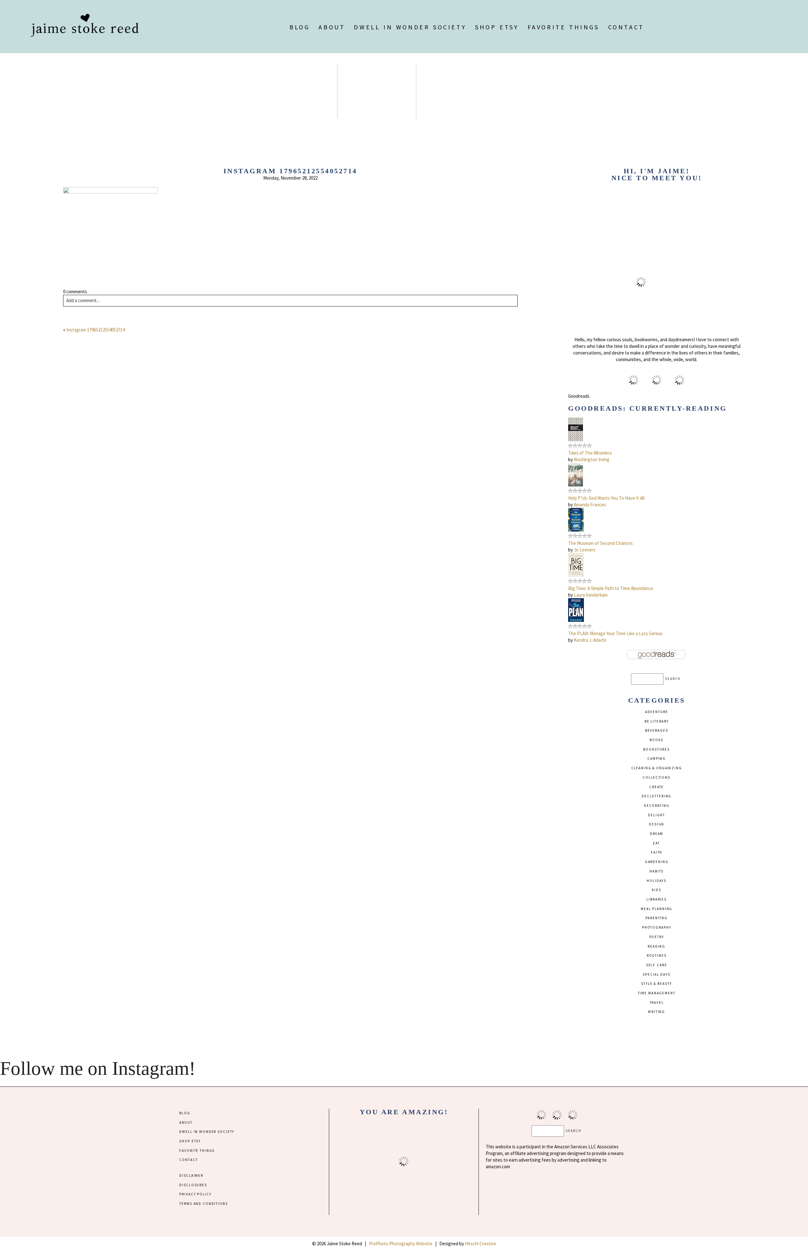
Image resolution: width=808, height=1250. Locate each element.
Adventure (656, 712)
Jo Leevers (585, 550)
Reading (656, 946)
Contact (626, 27)
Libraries (656, 899)
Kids (656, 890)
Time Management (656, 993)
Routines (657, 955)
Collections (656, 777)
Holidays (656, 880)
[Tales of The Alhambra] (575, 440)
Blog (299, 27)
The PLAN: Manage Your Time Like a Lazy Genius (615, 633)
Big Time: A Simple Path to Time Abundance (610, 588)
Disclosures (193, 1185)
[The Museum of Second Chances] (576, 530)
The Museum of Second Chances (600, 543)
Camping (656, 758)
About (331, 27)
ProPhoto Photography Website (400, 1244)
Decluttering (656, 796)
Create (656, 787)
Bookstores (656, 749)
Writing (656, 1011)
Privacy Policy (195, 1194)
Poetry (656, 937)
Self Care (656, 965)
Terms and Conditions (203, 1203)
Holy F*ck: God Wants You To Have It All (606, 498)
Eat (656, 843)
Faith (656, 852)
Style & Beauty (656, 983)
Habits (656, 871)
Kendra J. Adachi (590, 640)
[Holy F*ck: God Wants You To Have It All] (575, 485)
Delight (656, 815)
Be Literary (657, 721)
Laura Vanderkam (591, 595)
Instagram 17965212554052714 (95, 330)
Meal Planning (656, 909)
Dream (656, 833)
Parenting (656, 918)
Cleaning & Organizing (656, 768)
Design (656, 824)
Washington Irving (591, 459)
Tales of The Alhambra (590, 453)
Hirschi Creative (480, 1244)
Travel (657, 1002)
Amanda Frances (590, 505)
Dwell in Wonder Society (410, 27)
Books (656, 740)
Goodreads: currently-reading (647, 408)
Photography (656, 927)
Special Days (656, 974)
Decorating (656, 805)
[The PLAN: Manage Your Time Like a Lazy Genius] (576, 620)
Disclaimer (191, 1175)
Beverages (656, 730)
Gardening (656, 862)
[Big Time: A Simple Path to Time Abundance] (576, 575)
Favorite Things (563, 27)
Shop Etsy (497, 27)
